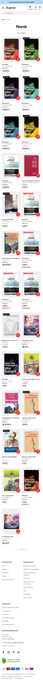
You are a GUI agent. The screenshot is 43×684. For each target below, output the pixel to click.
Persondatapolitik (8, 624)
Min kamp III (25, 64)
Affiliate (4, 569)
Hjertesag (5, 573)
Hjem (3, 19)
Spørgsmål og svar (30, 566)
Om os (4, 566)
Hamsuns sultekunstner (29, 418)
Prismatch (27, 578)
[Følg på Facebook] (3, 652)
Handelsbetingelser (8, 618)
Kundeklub (27, 594)
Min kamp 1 (5, 181)
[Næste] (40, 2)
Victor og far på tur (8, 495)
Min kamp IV (5, 103)
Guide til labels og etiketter (29, 574)
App (25, 591)
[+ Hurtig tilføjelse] (18, 59)
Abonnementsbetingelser (10, 607)
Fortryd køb (27, 597)
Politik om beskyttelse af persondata (12, 676)
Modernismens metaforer (10, 340)
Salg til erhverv (28, 587)
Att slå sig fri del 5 (27, 340)
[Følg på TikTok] (18, 652)
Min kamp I (5, 64)
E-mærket (5, 614)
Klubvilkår (5, 621)
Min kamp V (25, 142)
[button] (26, 267)
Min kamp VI (25, 103)
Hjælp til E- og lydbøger (31, 569)
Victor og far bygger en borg (31, 379)
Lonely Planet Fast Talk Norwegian (11, 418)
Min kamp (5, 379)
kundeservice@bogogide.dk (14, 642)
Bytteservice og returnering (29, 583)
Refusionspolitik (28, 676)
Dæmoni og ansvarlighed (9, 457)
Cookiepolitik (6, 611)
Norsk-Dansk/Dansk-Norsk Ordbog (31, 181)
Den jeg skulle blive (7, 219)
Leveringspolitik (18, 678)
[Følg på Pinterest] (13, 652)
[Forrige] (2, 2)
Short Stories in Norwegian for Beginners (11, 258)
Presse (4, 576)
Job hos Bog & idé (8, 579)
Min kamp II (5, 142)
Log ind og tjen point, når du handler (21, 2)
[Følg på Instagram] (8, 652)
